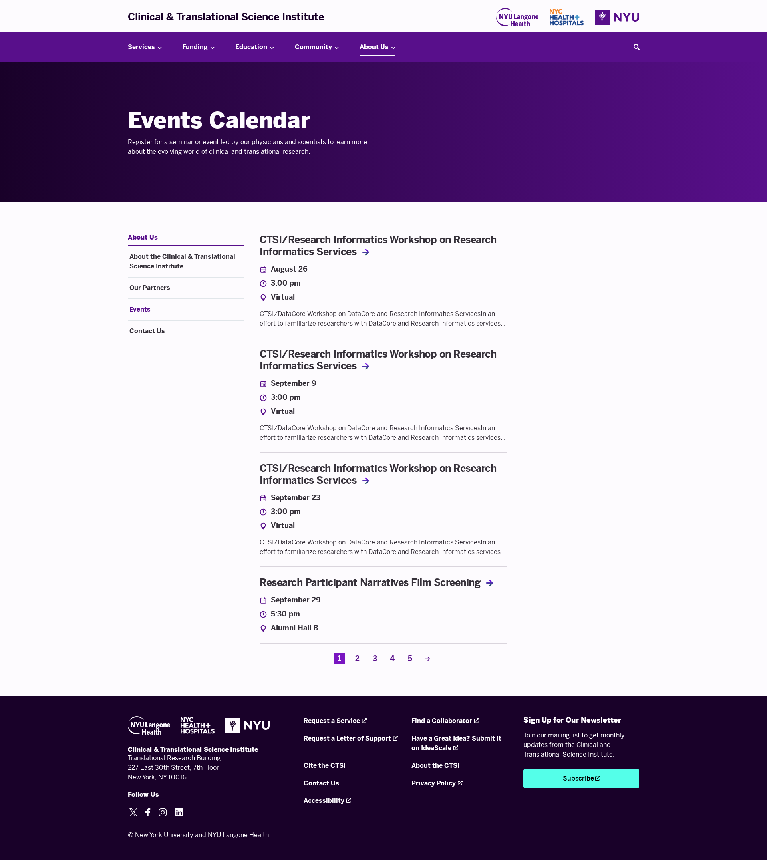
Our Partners (149, 288)
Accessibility (324, 800)
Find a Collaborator (441, 721)
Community (313, 47)
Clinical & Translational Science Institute (226, 17)
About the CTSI (435, 765)
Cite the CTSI (325, 765)
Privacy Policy (433, 783)
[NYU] (617, 17)
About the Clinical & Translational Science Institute (182, 261)
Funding (195, 47)
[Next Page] (427, 658)
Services (141, 47)
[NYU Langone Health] (517, 17)
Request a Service (332, 721)
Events (140, 309)
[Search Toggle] (636, 47)
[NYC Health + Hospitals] (567, 17)
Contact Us (147, 331)
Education (251, 47)
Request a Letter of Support (347, 738)
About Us (374, 47)
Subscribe (578, 778)
